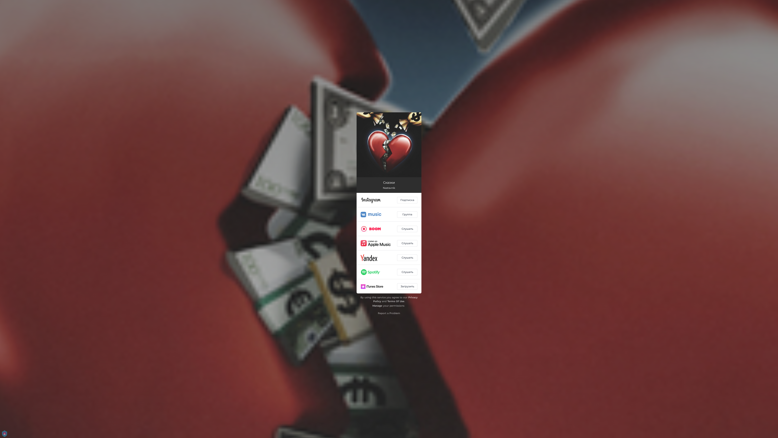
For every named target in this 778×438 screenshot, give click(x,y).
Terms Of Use (395, 301)
